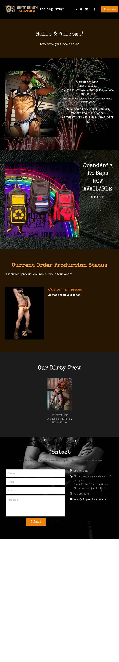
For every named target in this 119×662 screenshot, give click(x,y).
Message (13, 499)
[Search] (81, 9)
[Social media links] (94, 9)
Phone (11, 490)
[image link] (21, 9)
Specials (110, 9)
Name (11, 473)
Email (11, 481)
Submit (35, 521)
